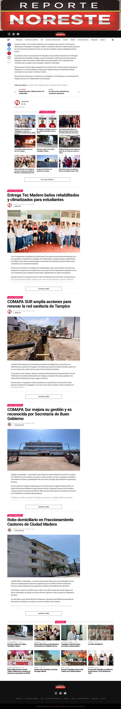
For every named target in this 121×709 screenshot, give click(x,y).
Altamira (31, 85)
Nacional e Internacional (53, 40)
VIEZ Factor (58, 706)
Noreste (65, 40)
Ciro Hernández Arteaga (42, 85)
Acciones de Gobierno (31, 40)
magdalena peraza (56, 85)
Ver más (102, 40)
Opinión (73, 40)
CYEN (41, 40)
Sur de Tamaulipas (83, 40)
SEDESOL (65, 85)
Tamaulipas (94, 40)
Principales (19, 40)
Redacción (25, 101)
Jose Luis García (19, 425)
